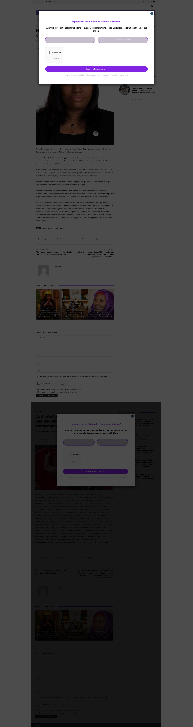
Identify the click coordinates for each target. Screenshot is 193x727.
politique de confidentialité (102, 75)
